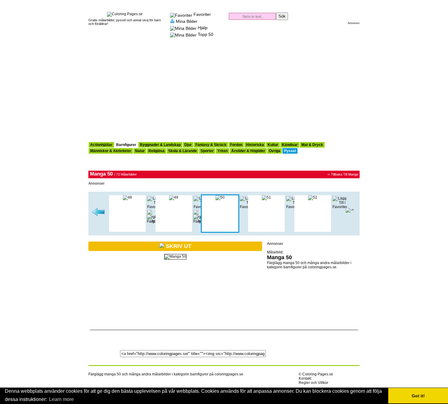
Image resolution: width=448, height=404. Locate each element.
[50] (220, 197)
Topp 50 (205, 34)
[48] (127, 197)
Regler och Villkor (313, 383)
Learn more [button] (61, 399)
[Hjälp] (183, 27)
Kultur (273, 145)
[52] (312, 197)
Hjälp (203, 27)
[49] (98, 215)
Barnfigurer (126, 145)
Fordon (236, 145)
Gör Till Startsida (354, 3)
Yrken (222, 151)
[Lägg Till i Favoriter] (339, 207)
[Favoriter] (181, 14)
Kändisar (290, 145)
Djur (188, 145)
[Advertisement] (224, 96)
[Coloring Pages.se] (125, 14)
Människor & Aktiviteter (110, 151)
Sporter (207, 151)
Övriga (274, 151)
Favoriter (202, 14)
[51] (266, 197)
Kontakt (305, 378)
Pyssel (290, 151)
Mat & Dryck (312, 145)
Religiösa (156, 151)
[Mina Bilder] (172, 21)
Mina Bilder (186, 21)
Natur (140, 151)
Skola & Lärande (182, 151)
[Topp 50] (183, 34)
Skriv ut (177, 246)
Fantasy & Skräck (210, 145)
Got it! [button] (418, 395)
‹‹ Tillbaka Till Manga (343, 174)
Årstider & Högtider (248, 151)
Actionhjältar (101, 145)
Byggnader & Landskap (160, 145)
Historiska (255, 145)
